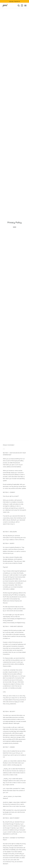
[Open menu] (25, 5)
